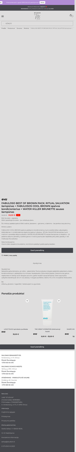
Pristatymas (5, 416)
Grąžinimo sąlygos (8, 412)
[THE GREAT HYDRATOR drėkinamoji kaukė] (47, 312)
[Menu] (4, 16)
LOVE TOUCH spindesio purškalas (16, 329)
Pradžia (3, 28)
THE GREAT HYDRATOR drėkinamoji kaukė (47, 330)
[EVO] (8, 200)
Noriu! (40, 2)
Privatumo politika (8, 421)
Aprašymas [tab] (37, 263)
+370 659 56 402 (7, 385)
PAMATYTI (43, 6)
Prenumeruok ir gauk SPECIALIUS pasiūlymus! (20, 2)
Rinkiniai (26, 28)
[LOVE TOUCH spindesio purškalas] (15, 312)
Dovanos (19, 28)
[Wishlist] (27, 300)
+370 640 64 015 (7, 363)
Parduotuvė (11, 28)
